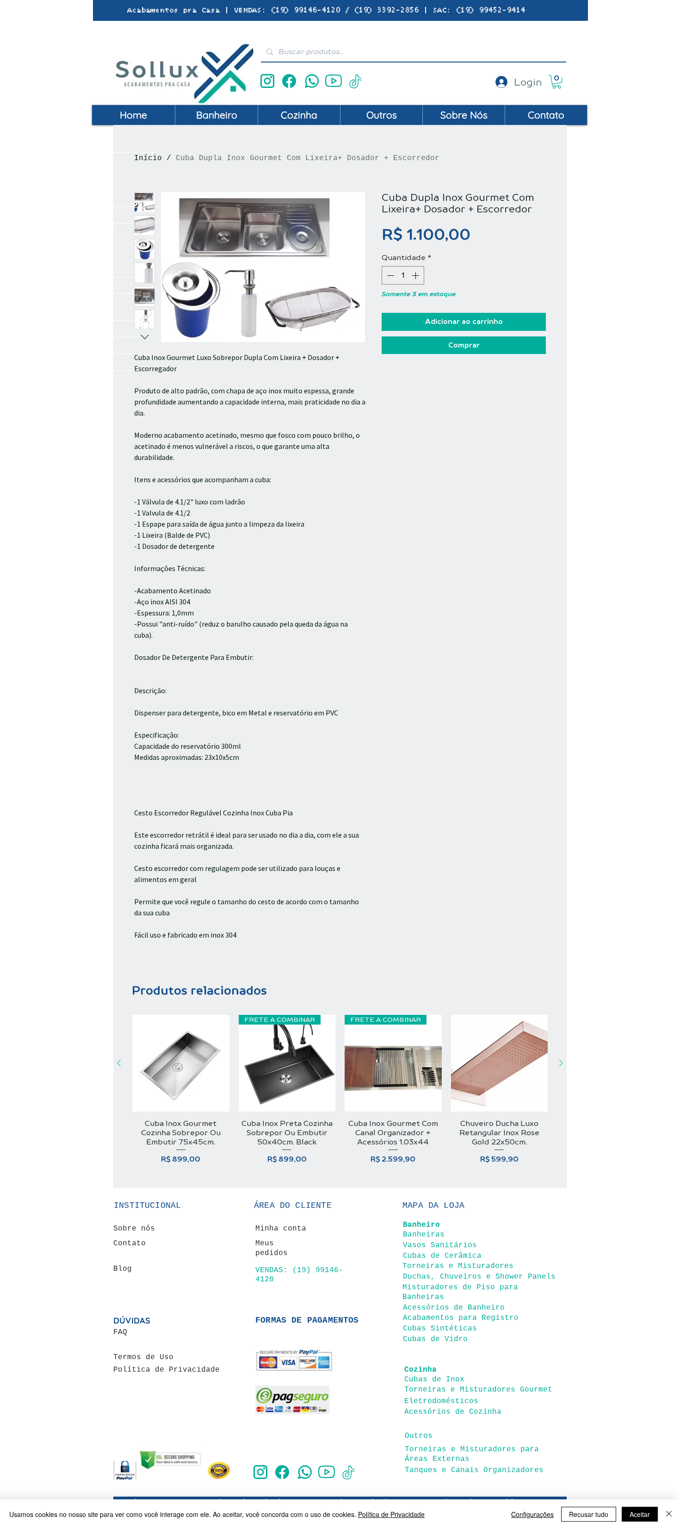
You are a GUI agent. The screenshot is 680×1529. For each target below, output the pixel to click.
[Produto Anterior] (118, 1063)
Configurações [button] (532, 1514)
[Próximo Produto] (561, 1063)
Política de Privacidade (391, 1514)
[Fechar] (668, 1514)
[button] (557, 81)
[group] (340, 1094)
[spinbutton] (403, 275)
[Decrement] (389, 275)
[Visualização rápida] (180, 1063)
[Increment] (416, 275)
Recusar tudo (588, 1514)
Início (148, 158)
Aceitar (640, 1514)
